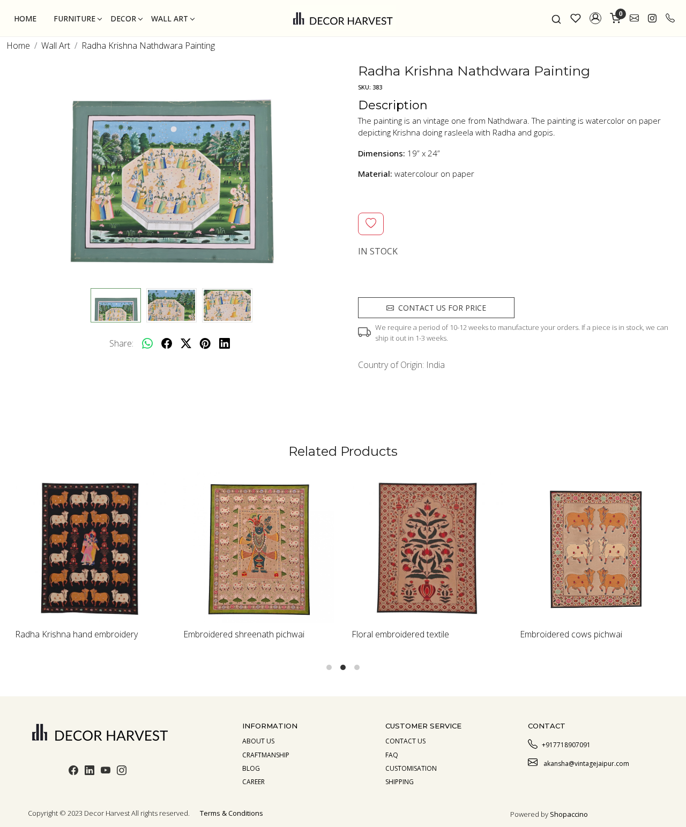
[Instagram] (122, 771)
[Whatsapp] (147, 343)
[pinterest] (205, 343)
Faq (391, 755)
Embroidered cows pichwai (571, 634)
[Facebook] (73, 771)
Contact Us (405, 741)
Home (25, 18)
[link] (556, 18)
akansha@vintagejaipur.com (585, 763)
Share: (121, 343)
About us (258, 741)
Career (253, 781)
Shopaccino (569, 814)
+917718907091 (566, 744)
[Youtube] (106, 771)
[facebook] (166, 343)
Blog (251, 768)
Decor (123, 18)
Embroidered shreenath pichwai (243, 634)
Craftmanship (265, 755)
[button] (595, 18)
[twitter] (186, 343)
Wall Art (169, 18)
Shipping (399, 781)
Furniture (74, 18)
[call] (670, 18)
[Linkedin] (89, 771)
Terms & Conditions (231, 813)
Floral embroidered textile (400, 634)
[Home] (343, 18)
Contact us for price (442, 308)
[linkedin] (224, 343)
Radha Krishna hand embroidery (76, 634)
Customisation (411, 768)
